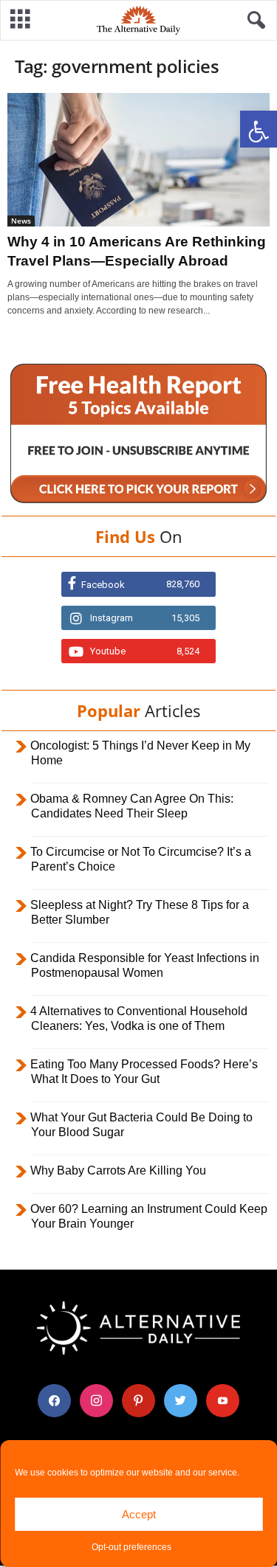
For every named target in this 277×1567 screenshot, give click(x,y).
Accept (139, 1514)
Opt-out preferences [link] (131, 1547)
